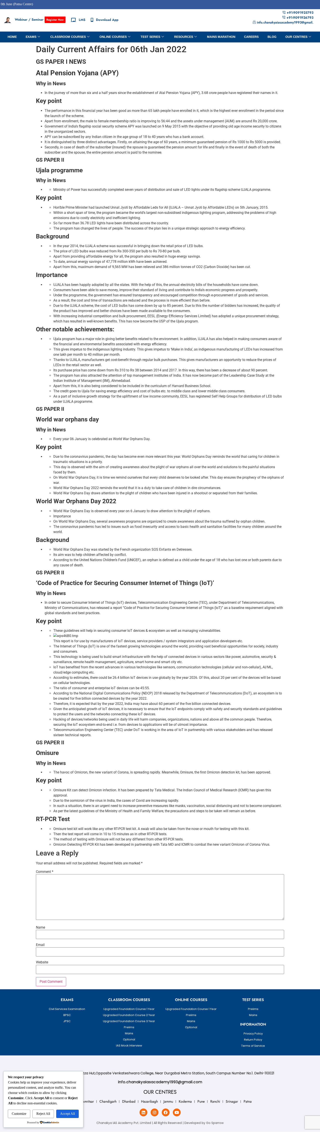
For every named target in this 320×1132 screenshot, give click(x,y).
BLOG (272, 37)
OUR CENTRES (296, 37)
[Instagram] (154, 1112)
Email (40, 945)
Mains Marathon (221, 37)
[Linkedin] (143, 1112)
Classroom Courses (68, 37)
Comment (44, 872)
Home (12, 37)
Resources (183, 37)
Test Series (150, 37)
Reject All (43, 1113)
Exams (31, 37)
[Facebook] (166, 1112)
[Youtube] (177, 1112)
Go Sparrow (215, 1123)
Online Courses (113, 37)
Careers (251, 37)
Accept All (67, 1113)
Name (40, 927)
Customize (19, 1113)
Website (42, 962)
